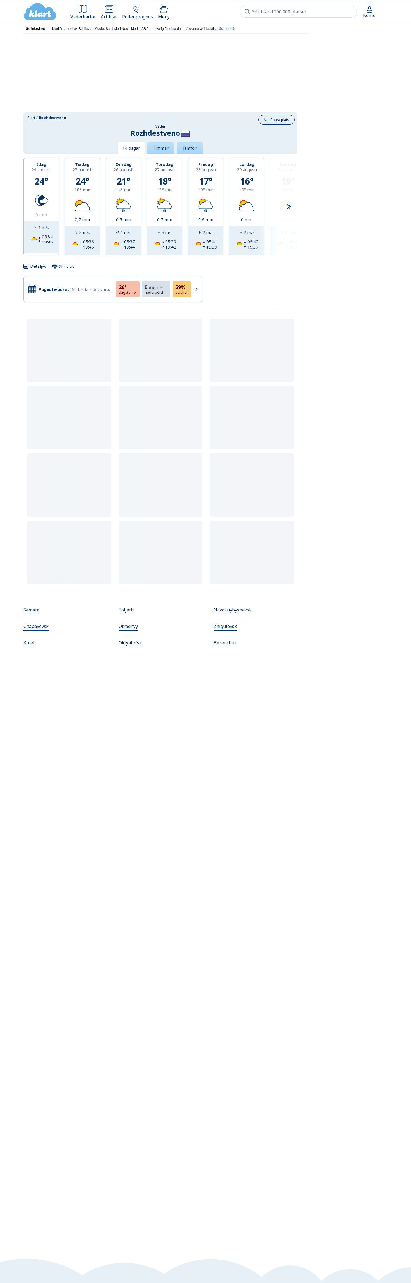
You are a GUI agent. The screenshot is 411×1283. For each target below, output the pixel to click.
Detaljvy (38, 266)
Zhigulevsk (225, 626)
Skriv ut (66, 266)
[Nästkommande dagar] (289, 206)
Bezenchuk (225, 643)
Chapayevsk (36, 626)
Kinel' (29, 643)
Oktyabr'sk (130, 643)
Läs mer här (226, 28)
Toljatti (126, 610)
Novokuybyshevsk (233, 610)
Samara (31, 610)
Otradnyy (128, 626)
